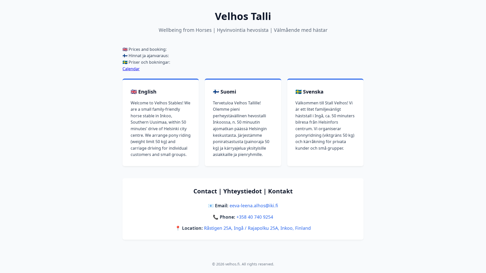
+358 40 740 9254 (254, 217)
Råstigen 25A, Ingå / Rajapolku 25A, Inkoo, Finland (257, 228)
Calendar (131, 69)
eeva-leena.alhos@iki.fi (254, 205)
